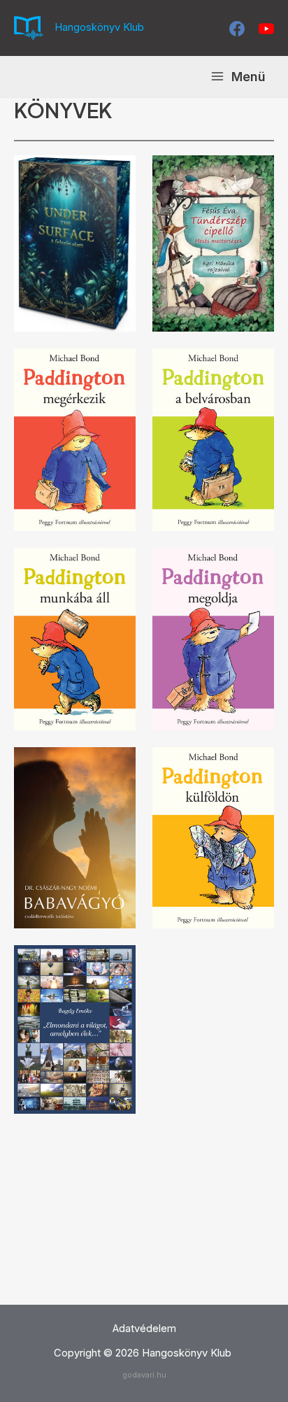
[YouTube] (266, 28)
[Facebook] (237, 28)
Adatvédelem (144, 1328)
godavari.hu (144, 1375)
